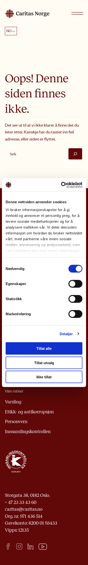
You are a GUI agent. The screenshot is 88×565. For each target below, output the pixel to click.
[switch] (75, 284)
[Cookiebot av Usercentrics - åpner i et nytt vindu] (62, 185)
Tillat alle (44, 348)
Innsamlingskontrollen (28, 431)
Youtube (43, 546)
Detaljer (66, 334)
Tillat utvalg (44, 363)
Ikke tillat (44, 377)
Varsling (13, 401)
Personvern (16, 421)
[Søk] (75, 153)
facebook (8, 546)
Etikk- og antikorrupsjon (29, 411)
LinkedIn (30, 546)
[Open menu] (77, 13)
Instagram (19, 546)
